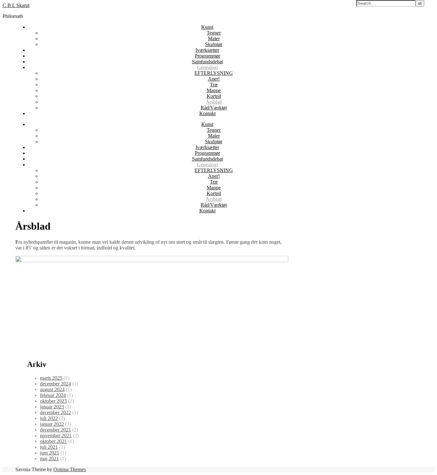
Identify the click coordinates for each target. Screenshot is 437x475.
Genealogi (207, 67)
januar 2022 (52, 424)
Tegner (214, 33)
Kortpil (214, 96)
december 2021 (55, 429)
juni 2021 (49, 452)
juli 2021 (49, 447)
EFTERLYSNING (214, 73)
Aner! (214, 79)
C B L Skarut (16, 5)
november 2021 (56, 435)
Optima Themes (69, 469)
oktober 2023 (53, 401)
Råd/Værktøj (214, 107)
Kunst (207, 27)
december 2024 (55, 383)
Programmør (207, 56)
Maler (214, 38)
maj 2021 (49, 458)
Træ (214, 84)
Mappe (214, 90)
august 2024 (52, 389)
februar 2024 (53, 395)
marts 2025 (51, 378)
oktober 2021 (53, 441)
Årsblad (214, 102)
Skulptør (213, 44)
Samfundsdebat (207, 61)
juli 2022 (49, 418)
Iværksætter (207, 50)
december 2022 (55, 412)
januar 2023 (52, 406)
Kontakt (207, 113)
